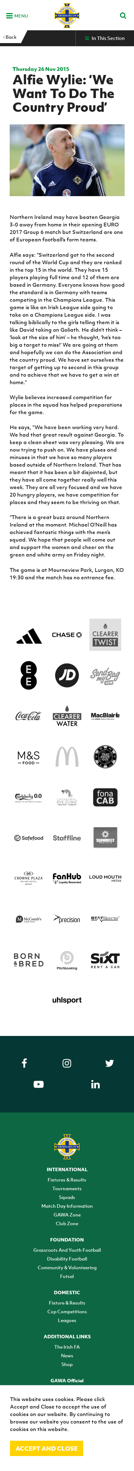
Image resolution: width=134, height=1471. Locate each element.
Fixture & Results (67, 1303)
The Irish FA (67, 1347)
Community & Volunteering (67, 1267)
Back (11, 37)
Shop (67, 1364)
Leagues (67, 1320)
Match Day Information (67, 1206)
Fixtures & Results (67, 1179)
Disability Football (67, 1259)
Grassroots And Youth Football (67, 1250)
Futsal (67, 1276)
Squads (67, 1197)
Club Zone (67, 1223)
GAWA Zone (67, 1214)
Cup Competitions (67, 1311)
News (67, 1355)
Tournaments (67, 1188)
